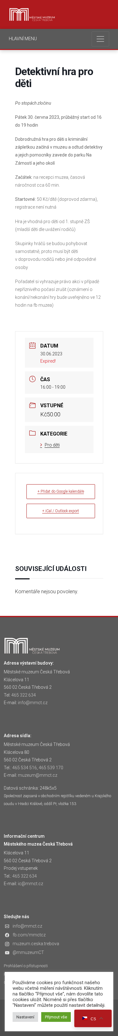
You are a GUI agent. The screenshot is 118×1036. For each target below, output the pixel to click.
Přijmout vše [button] (56, 1017)
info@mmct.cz (33, 702)
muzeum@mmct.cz (37, 775)
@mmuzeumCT (28, 952)
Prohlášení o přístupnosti (26, 965)
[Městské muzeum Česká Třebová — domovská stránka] (32, 14)
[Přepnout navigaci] (100, 39)
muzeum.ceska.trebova (36, 943)
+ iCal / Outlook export (60, 511)
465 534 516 (24, 767)
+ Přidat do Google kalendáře (60, 491)
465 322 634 (23, 695)
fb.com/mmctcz (29, 934)
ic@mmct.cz (30, 883)
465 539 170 (51, 767)
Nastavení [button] (25, 1017)
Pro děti (52, 444)
